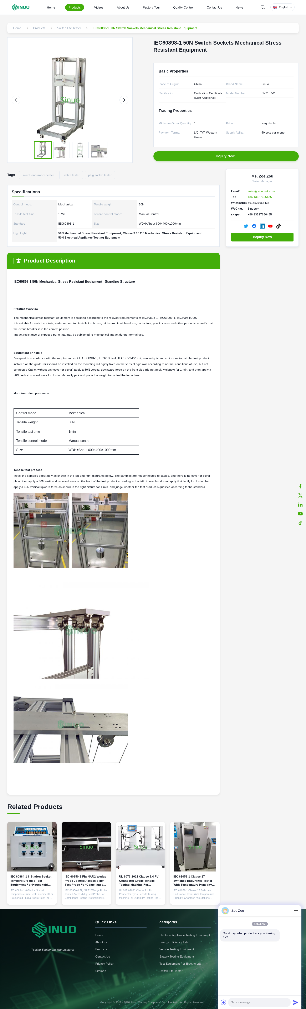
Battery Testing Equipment (176, 956)
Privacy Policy (104, 963)
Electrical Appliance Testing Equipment (184, 935)
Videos (98, 7)
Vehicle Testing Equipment (176, 949)
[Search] (263, 7)
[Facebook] (300, 486)
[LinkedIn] (300, 504)
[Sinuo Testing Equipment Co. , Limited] (21, 7)
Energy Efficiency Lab (173, 942)
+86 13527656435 (260, 197)
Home (51, 7)
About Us (123, 7)
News (239, 7)
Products (74, 7)
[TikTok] (300, 523)
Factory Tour (151, 7)
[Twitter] (300, 495)
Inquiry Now (262, 237)
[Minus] (295, 910)
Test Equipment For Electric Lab (180, 963)
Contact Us (214, 7)
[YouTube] (300, 513)
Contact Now (32, 898)
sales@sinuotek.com (261, 191)
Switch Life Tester (171, 971)
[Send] (295, 1002)
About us (101, 942)
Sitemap (100, 971)
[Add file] (223, 1002)
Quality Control (183, 7)
